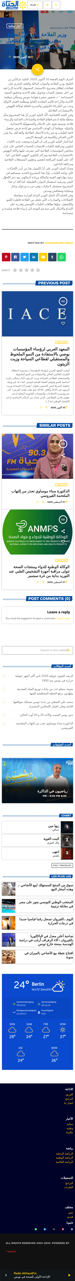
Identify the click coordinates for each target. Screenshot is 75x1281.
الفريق (69, 1094)
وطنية (70, 1128)
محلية (70, 1124)
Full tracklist (62, 865)
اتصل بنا (68, 1102)
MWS (12, 1251)
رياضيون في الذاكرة (53, 791)
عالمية (69, 1132)
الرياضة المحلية (64, 1153)
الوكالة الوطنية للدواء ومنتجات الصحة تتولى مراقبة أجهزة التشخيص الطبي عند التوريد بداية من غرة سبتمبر (39, 571)
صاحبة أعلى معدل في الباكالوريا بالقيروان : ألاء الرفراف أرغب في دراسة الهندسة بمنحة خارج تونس (46, 940)
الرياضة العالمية (64, 1161)
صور (70, 1212)
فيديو (70, 1216)
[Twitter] (45, 1229)
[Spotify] (36, 1229)
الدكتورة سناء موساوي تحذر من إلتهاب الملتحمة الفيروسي (40, 493)
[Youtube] (63, 1229)
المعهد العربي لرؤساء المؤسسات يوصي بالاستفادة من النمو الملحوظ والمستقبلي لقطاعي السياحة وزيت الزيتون (39, 356)
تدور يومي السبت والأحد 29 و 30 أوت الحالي (46, 715)
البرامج (69, 1098)
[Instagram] (54, 1229)
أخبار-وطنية (15, 25)
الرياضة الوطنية (64, 1157)
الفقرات (68, 1187)
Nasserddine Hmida (59, 243)
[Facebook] (72, 1229)
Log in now (63, 618)
